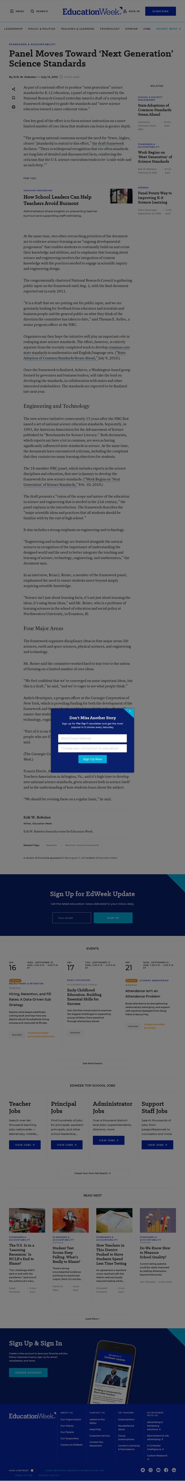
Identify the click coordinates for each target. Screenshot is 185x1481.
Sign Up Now (92, 759)
